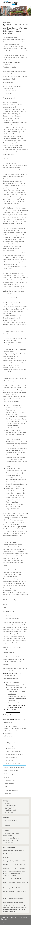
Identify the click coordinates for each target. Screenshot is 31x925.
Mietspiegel (9, 760)
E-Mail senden (9, 842)
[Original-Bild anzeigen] (15, 15)
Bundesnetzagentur (12, 685)
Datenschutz (8, 824)
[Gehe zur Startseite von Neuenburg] (10, 2)
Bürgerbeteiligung (9, 780)
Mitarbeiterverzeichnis (13, 763)
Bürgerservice (8, 736)
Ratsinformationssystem (11, 790)
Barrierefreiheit (23, 917)
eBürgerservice (11, 743)
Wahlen (6, 777)
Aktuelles (7, 803)
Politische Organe (9, 774)
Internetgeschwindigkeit (16, 705)
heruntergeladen (11, 417)
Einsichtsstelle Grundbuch (14, 754)
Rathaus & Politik (9, 812)
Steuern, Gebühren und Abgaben (14, 767)
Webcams (7, 787)
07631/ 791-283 (13, 895)
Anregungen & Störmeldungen (10, 747)
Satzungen (7, 793)
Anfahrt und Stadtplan (11, 820)
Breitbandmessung (15, 707)
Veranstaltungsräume (11, 770)
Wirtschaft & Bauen (10, 810)
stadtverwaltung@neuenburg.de (18, 882)
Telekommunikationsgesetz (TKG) (14, 719)
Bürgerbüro (10, 740)
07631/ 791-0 (17, 879)
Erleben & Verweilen (10, 805)
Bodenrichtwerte (11, 757)
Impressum (8, 822)
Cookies (4, 919)
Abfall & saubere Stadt (13, 751)
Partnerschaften (9, 783)
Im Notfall (7, 825)
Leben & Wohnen (9, 807)
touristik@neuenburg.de (16, 898)
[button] (27, 3)
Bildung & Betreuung (10, 809)
